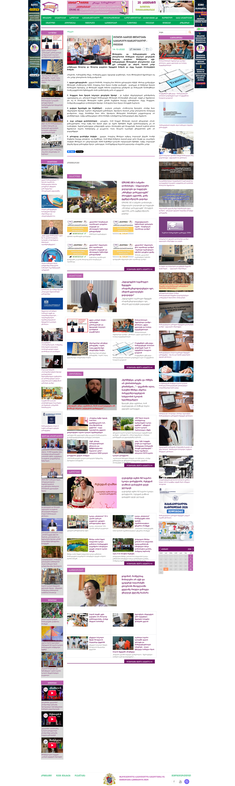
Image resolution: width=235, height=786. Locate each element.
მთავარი (47, 18)
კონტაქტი (46, 775)
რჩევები (150, 23)
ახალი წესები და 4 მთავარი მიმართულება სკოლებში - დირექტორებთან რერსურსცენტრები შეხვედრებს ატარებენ (52, 103)
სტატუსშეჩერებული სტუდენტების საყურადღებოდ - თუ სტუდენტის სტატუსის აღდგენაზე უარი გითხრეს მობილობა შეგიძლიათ (176, 183)
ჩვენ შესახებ (63, 775)
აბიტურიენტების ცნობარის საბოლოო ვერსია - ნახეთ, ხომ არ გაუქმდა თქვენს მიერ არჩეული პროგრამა (174, 482)
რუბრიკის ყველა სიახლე (139, 269)
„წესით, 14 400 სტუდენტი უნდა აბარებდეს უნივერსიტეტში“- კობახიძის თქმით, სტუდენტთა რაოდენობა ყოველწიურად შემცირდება (51, 456)
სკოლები (74, 18)
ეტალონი (50, 23)
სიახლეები (60, 18)
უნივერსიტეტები (111, 18)
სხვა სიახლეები (184, 18)
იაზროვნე (132, 23)
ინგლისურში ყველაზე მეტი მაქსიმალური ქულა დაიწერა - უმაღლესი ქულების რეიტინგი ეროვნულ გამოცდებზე (176, 211)
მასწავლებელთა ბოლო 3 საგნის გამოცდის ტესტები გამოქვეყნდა (50, 428)
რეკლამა (80, 775)
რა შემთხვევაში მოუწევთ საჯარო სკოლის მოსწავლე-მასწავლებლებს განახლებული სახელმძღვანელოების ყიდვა (173, 386)
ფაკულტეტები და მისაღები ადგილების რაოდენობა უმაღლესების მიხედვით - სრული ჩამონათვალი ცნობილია (50, 511)
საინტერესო (111, 23)
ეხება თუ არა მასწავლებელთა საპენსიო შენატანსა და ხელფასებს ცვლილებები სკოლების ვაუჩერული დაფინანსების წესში (51, 128)
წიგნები (167, 23)
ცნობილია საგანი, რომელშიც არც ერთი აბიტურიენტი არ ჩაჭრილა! (51, 152)
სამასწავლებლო (91, 18)
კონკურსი (184, 23)
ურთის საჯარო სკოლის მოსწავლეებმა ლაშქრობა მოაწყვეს (50, 622)
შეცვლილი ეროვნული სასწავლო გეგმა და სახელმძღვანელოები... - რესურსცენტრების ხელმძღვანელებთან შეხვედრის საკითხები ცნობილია (49, 317)
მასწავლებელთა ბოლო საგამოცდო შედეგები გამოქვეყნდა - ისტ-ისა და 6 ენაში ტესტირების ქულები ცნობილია (174, 355)
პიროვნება (70, 23)
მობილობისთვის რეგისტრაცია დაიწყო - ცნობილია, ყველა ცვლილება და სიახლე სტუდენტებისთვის (173, 63)
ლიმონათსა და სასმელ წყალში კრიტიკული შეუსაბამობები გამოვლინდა (52, 292)
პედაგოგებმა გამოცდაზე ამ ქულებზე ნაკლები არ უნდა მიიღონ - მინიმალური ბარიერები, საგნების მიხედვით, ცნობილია (175, 449)
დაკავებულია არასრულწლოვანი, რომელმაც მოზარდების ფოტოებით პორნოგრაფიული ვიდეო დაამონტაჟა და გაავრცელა (51, 347)
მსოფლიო (167, 18)
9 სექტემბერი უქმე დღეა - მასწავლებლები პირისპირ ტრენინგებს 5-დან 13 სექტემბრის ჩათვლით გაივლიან (174, 96)
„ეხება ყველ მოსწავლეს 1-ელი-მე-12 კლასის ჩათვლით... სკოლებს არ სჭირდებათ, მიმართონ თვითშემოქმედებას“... (52, 240)
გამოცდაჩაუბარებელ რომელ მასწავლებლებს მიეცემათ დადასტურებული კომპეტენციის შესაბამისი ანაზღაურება (174, 295)
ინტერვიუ (90, 23)
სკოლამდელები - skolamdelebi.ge (141, 18)
